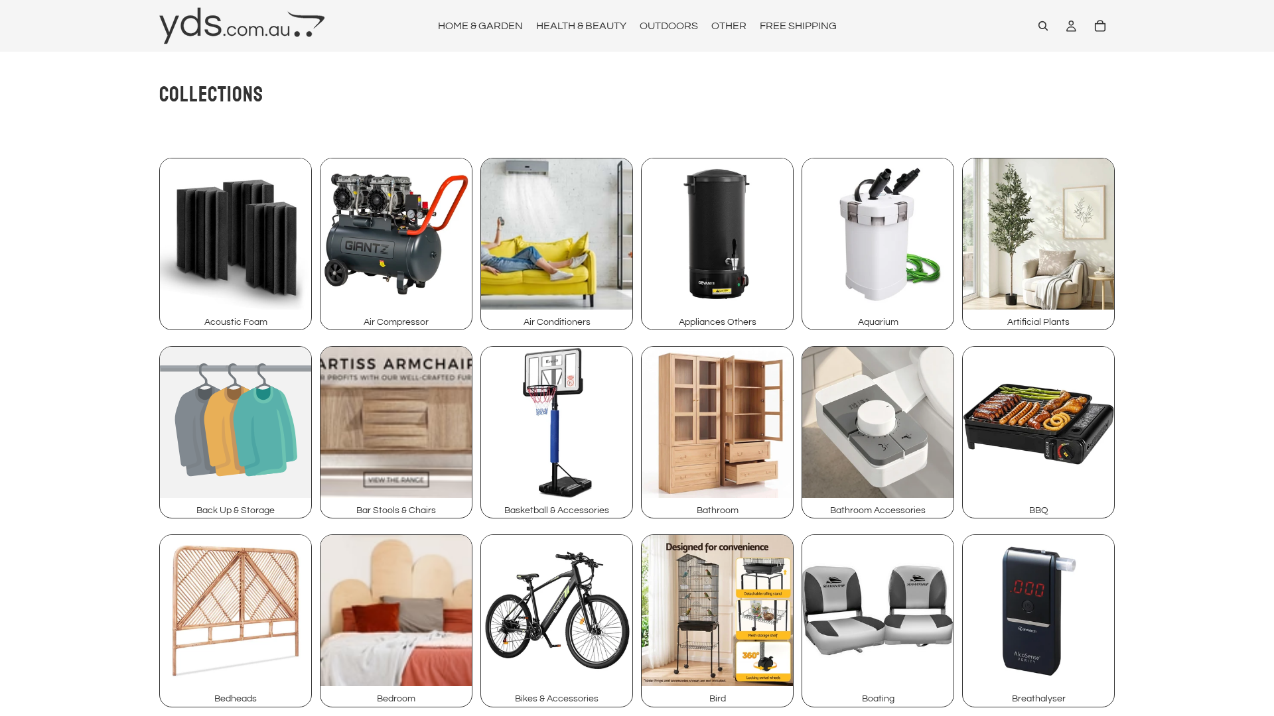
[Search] (1043, 25)
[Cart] (1100, 25)
